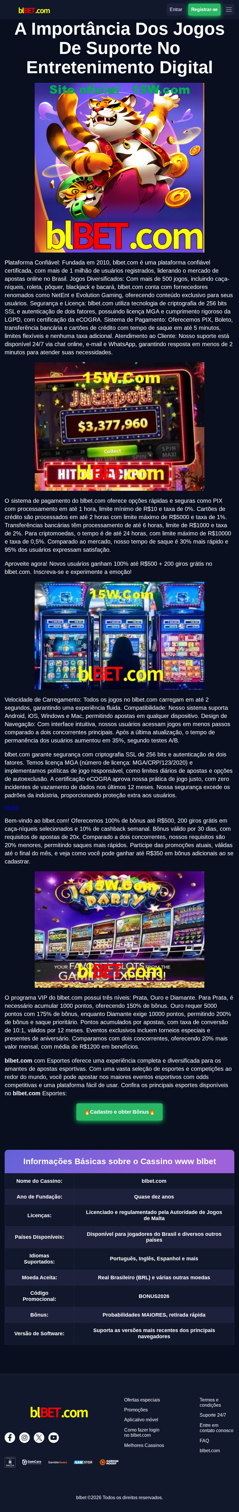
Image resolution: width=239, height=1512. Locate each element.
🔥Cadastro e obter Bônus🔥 (119, 1112)
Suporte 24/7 (213, 1415)
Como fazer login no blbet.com (141, 1432)
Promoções (136, 1409)
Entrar (176, 9)
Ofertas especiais (142, 1399)
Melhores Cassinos (144, 1445)
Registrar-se (204, 9)
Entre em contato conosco (216, 1428)
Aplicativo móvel (141, 1419)
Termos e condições (210, 1402)
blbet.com (210, 1450)
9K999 (11, 807)
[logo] (34, 4)
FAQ (204, 1440)
